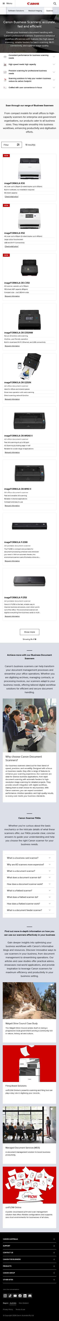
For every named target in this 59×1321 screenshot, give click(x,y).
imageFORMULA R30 (14, 183)
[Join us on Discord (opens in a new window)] (30, 1296)
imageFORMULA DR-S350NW (18, 332)
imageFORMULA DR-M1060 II (18, 435)
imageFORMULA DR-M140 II (17, 489)
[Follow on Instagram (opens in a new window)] (5, 1296)
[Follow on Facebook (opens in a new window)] (20, 1296)
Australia (13, 1303)
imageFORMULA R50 (14, 233)
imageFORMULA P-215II (15, 597)
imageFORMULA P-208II (16, 542)
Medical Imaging (35, 11)
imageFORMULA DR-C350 (17, 283)
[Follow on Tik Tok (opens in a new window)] (10, 1296)
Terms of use (20, 1309)
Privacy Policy (8, 1309)
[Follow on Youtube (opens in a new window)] (15, 1296)
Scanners (50, 11)
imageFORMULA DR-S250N (17, 382)
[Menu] (55, 3)
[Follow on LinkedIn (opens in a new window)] (25, 1296)
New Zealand (24, 1303)
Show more (29, 632)
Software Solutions (16, 11)
